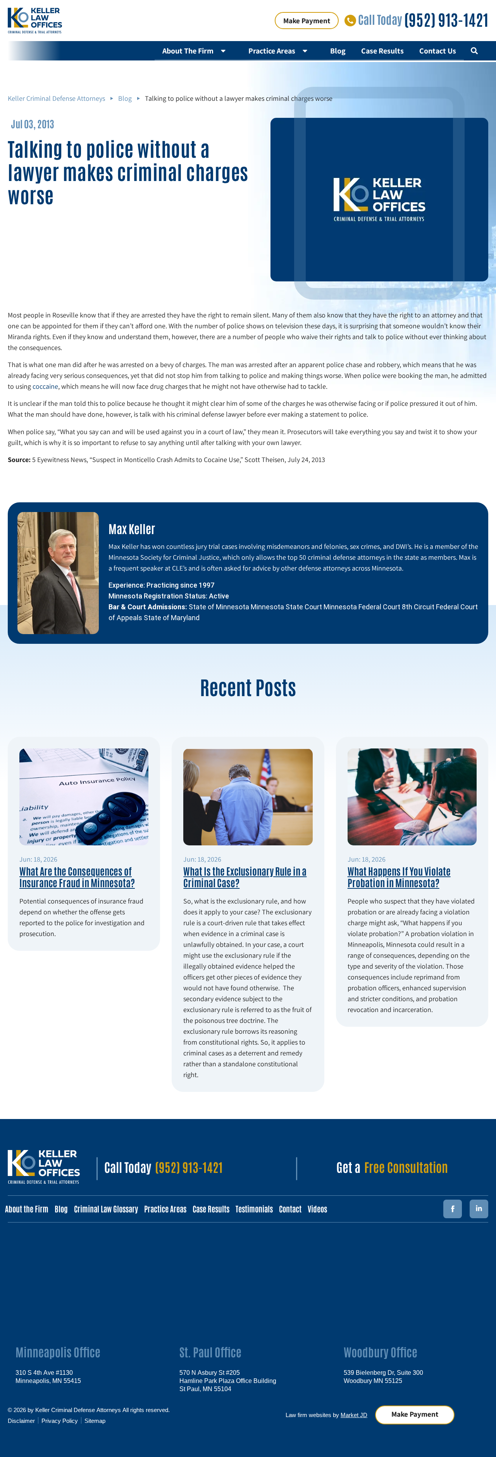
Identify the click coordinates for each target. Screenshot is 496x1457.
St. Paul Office (210, 1351)
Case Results (382, 51)
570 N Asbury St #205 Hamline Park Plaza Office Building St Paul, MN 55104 (227, 1380)
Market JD (354, 1414)
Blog (338, 51)
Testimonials (254, 1209)
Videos (317, 1209)
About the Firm (26, 1209)
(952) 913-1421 (446, 19)
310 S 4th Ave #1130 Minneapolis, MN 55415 (48, 1376)
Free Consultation (406, 1166)
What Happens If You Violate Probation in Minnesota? (399, 876)
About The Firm (188, 51)
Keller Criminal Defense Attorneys (56, 98)
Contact (290, 1209)
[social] (479, 1209)
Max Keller (131, 528)
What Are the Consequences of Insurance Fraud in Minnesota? (77, 876)
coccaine (45, 386)
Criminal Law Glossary (106, 1209)
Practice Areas (271, 51)
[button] (474, 50)
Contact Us (437, 51)
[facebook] (452, 1209)
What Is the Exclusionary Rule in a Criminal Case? (245, 876)
